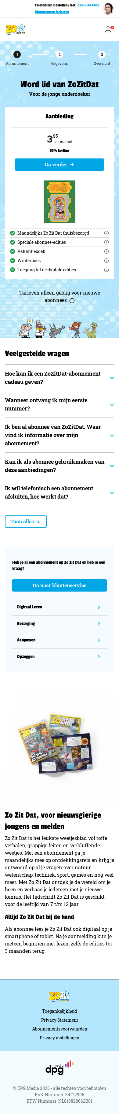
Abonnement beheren (52, 11)
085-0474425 (88, 5)
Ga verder (56, 164)
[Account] (109, 29)
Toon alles (22, 521)
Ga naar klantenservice (59, 585)
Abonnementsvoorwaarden (59, 1029)
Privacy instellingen (59, 1038)
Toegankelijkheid (59, 1011)
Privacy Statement (59, 1020)
